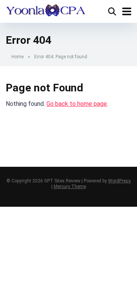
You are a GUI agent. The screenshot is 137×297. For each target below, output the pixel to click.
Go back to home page (76, 103)
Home (17, 56)
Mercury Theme (70, 186)
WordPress (119, 181)
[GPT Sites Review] (46, 9)
